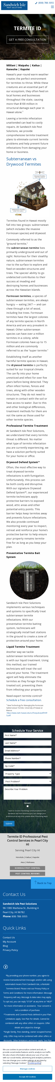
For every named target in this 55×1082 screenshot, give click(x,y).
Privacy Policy (10, 950)
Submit (9, 823)
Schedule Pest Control (27, 868)
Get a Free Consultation (27, 39)
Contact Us (9, 937)
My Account (9, 941)
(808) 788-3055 (46, 2)
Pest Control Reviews (27, 873)
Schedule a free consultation (23, 700)
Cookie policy (34, 1063)
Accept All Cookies (27, 1076)
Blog (5, 945)
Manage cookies (27, 1068)
